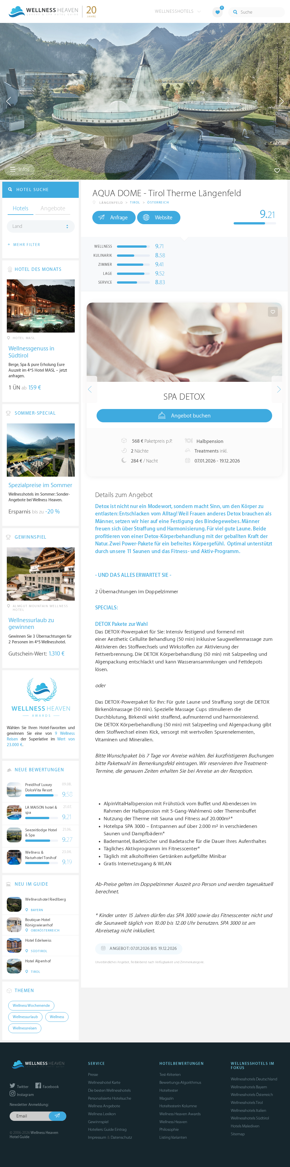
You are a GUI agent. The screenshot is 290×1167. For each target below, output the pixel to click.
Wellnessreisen (25, 1028)
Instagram (25, 1095)
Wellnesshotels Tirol (247, 1102)
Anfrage (119, 218)
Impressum (97, 1137)
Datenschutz (121, 1137)
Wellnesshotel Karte (104, 1082)
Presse (93, 1074)
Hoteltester (168, 1090)
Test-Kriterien (170, 1074)
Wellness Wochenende (31, 1005)
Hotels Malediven (245, 1126)
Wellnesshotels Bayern (249, 1087)
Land (17, 226)
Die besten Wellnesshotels (109, 1090)
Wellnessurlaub (25, 1017)
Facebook (50, 1087)
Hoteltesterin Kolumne (178, 1106)
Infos (23, 169)
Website (163, 218)
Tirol (135, 202)
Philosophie (169, 1129)
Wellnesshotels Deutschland (254, 1079)
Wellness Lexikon (102, 1114)
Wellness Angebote (104, 1106)
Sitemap (238, 1134)
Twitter (22, 1087)
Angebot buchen (191, 416)
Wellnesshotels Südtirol (250, 1118)
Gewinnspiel (98, 1121)
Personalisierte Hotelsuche (109, 1098)
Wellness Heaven (173, 1121)
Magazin (166, 1098)
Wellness (57, 1017)
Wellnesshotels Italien (248, 1110)
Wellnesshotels (175, 11)
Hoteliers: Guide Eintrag (107, 1129)
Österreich (158, 202)
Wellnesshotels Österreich (252, 1094)
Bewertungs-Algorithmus (180, 1082)
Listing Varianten (173, 1137)
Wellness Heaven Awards (180, 1114)
